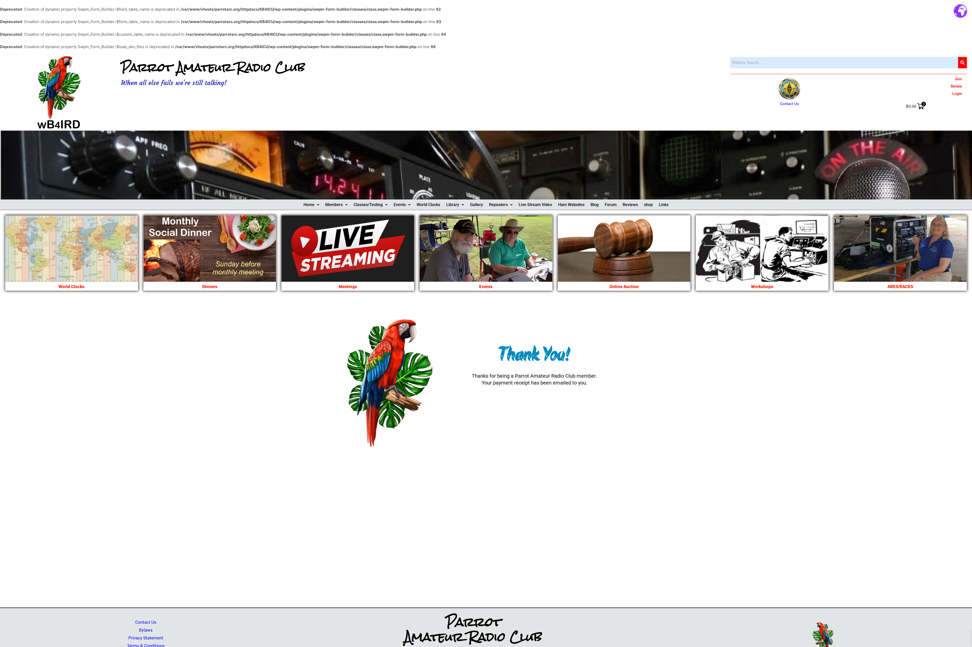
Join (958, 79)
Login (957, 93)
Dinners (209, 286)
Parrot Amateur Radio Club (213, 67)
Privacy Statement (145, 637)
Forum (611, 204)
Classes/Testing (368, 204)
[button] (311, 204)
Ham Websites (571, 204)
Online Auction (624, 286)
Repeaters (498, 204)
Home (308, 204)
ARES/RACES (900, 286)
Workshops (762, 286)
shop (648, 204)
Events (400, 204)
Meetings (348, 286)
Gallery (476, 204)
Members (334, 204)
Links (664, 204)
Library (452, 204)
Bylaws (146, 630)
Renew (956, 86)
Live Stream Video (535, 204)
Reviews (630, 204)
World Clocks (428, 204)
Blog (595, 204)
